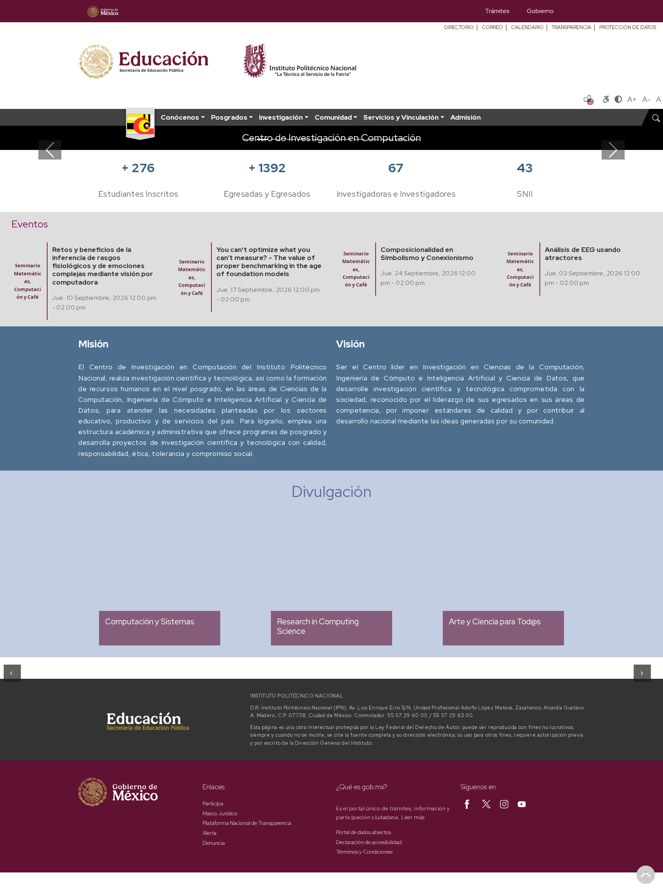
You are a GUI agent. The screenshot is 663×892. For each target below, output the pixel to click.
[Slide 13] (414, 139)
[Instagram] (504, 803)
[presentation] (12, 673)
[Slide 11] (387, 139)
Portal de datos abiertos (363, 832)
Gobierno (540, 11)
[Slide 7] (331, 139)
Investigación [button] (281, 117)
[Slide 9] (359, 139)
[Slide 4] (290, 139)
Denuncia (214, 842)
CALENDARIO (527, 27)
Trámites (497, 11)
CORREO (492, 27)
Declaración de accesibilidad (369, 842)
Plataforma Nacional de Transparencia (247, 823)
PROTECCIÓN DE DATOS (627, 27)
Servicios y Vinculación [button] (401, 117)
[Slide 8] (345, 139)
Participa (213, 803)
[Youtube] (521, 803)
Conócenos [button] (180, 117)
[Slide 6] (317, 139)
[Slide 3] (276, 139)
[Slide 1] (248, 139)
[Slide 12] (400, 139)
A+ (632, 99)
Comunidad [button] (333, 117)
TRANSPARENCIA (571, 27)
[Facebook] (467, 803)
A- (646, 99)
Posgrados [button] (229, 117)
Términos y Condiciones (364, 851)
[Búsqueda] (573, 11)
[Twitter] (486, 803)
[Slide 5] (304, 139)
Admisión (465, 117)
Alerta (209, 832)
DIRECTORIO (459, 27)
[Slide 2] (262, 139)
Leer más (413, 817)
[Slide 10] (373, 139)
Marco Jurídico (220, 813)
